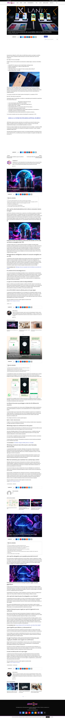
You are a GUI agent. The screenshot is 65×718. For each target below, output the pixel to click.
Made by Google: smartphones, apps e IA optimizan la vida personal (15, 157)
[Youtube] (29, 713)
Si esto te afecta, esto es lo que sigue (13, 553)
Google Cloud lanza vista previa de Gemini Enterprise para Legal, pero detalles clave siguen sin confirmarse (22, 552)
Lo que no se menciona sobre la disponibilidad (14, 205)
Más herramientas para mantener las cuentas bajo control (16, 371)
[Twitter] (23, 713)
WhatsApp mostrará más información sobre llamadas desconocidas (18, 370)
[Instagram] (26, 713)
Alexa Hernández (15, 491)
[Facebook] (20, 713)
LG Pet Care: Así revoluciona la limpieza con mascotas (36, 330)
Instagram (14, 300)
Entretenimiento (30, 2)
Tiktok (11, 300)
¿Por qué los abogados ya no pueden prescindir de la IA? (16, 545)
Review (21, 2)
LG (10, 303)
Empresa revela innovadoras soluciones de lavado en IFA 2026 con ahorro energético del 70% (22, 201)
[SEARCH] (57, 39)
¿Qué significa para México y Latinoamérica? (14, 550)
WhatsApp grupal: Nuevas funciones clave (12, 508)
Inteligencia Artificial (10, 532)
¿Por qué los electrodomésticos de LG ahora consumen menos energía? (19, 200)
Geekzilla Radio (45, 2)
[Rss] (35, 713)
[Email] (32, 713)
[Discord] (42, 713)
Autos (40, 2)
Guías (17, 2)
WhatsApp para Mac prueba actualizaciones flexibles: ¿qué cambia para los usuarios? (24, 508)
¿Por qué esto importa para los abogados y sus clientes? (16, 547)
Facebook (18, 300)
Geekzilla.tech (11, 33)
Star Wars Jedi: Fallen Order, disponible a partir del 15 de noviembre (34, 157)
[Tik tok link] (45, 713)
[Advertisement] (24, 47)
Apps (8, 353)
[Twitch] (39, 713)
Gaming (25, 2)
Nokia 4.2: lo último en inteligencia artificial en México (24, 118)
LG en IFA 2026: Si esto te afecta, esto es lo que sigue (16, 206)
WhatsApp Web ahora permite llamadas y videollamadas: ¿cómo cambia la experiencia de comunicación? (36, 508)
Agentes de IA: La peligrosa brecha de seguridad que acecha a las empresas (12, 692)
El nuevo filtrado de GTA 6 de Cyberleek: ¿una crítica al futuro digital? (28, 625)
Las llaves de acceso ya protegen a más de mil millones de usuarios (18, 367)
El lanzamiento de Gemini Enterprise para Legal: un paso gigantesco (18, 546)
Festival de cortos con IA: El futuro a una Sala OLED (12, 330)
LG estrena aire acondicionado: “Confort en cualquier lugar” (24, 330)
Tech (36, 2)
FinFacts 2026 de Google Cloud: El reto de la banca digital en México (36, 692)
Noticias (9, 30)
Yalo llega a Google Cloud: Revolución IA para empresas (24, 692)
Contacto (51, 2)
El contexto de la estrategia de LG (12, 204)
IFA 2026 (8, 303)
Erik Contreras (15, 310)
